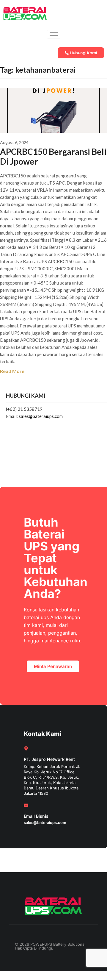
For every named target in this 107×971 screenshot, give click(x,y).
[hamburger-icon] (53, 34)
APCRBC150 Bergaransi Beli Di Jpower (53, 156)
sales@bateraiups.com (41, 416)
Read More (12, 371)
